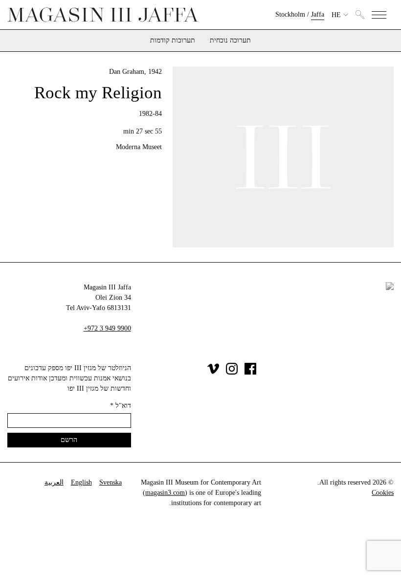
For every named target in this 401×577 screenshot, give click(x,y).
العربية (54, 482)
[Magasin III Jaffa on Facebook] (250, 372)
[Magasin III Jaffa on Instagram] (232, 372)
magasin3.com (165, 492)
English (81, 482)
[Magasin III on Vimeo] (213, 372)
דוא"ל (120, 405)
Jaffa (317, 14)
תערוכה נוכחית (230, 40)
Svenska (110, 482)
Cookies (383, 492)
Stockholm (290, 14)
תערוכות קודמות (172, 40)
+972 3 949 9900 (107, 328)
